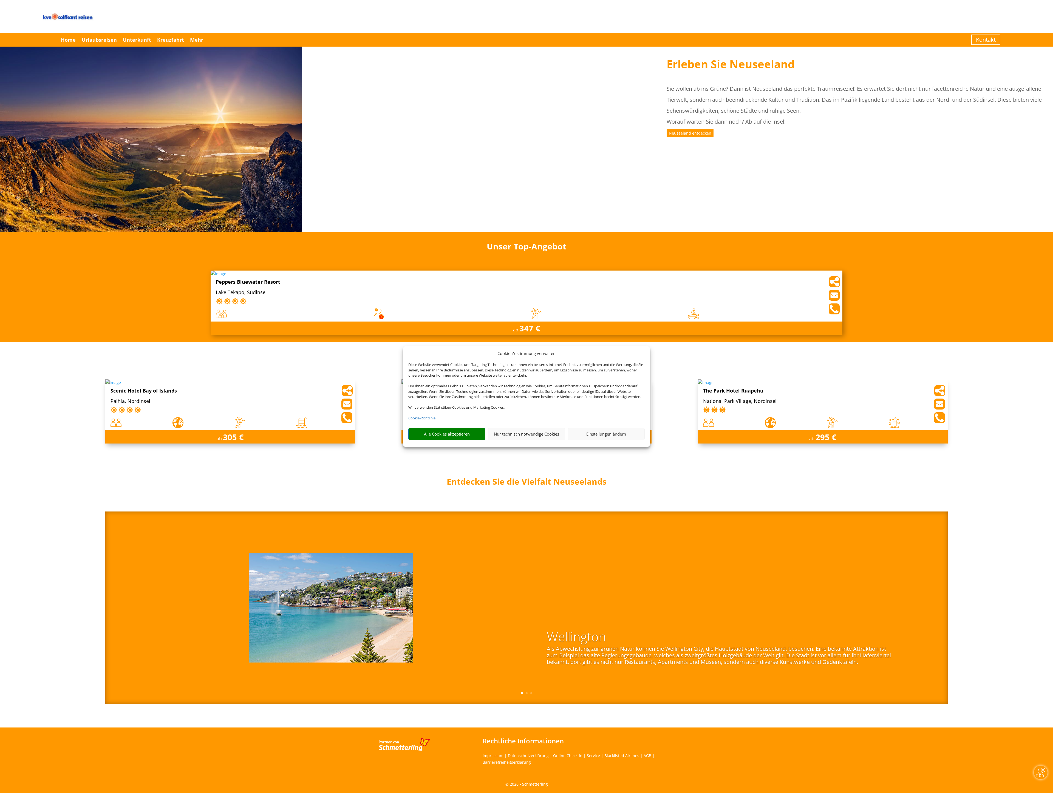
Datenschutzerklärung (528, 755)
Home (68, 39)
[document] (526, 482)
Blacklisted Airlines (621, 755)
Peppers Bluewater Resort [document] (248, 282)
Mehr (196, 39)
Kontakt (986, 39)
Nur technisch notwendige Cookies (526, 434)
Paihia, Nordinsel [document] (130, 401)
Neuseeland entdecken (690, 133)
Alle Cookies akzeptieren (447, 434)
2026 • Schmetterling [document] (528, 784)
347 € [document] (529, 328)
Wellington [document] (576, 637)
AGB (647, 755)
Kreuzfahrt (170, 39)
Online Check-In (567, 755)
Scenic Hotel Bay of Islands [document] (144, 391)
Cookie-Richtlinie (421, 418)
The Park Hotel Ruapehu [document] (733, 391)
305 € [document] (233, 437)
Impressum (493, 755)
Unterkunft (137, 39)
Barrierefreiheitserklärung (507, 762)
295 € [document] (826, 437)
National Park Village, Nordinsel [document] (740, 401)
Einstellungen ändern (606, 434)
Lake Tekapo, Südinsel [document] (241, 292)
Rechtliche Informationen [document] (523, 741)
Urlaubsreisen (99, 39)
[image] (218, 273)
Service (593, 755)
